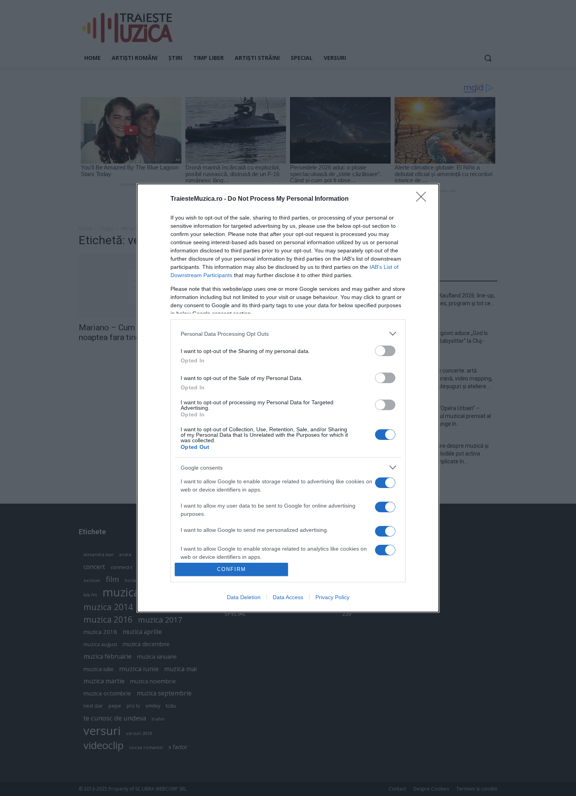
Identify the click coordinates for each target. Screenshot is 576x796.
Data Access (288, 597)
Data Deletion (244, 597)
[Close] (423, 199)
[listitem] (288, 334)
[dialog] (288, 398)
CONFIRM (231, 569)
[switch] (385, 351)
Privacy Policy (332, 597)
